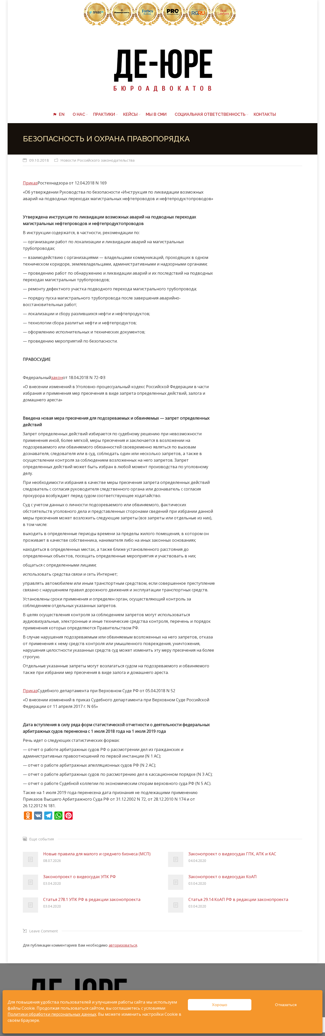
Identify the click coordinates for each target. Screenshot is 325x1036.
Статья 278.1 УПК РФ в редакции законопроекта (91, 899)
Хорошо (219, 1005)
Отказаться (286, 1005)
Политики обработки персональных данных (52, 1014)
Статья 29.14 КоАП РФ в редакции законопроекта (238, 899)
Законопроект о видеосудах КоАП (222, 876)
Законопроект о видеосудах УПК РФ (79, 876)
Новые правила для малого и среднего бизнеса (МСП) (97, 854)
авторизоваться (123, 945)
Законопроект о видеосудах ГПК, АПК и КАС (232, 854)
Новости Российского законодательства (97, 160)
